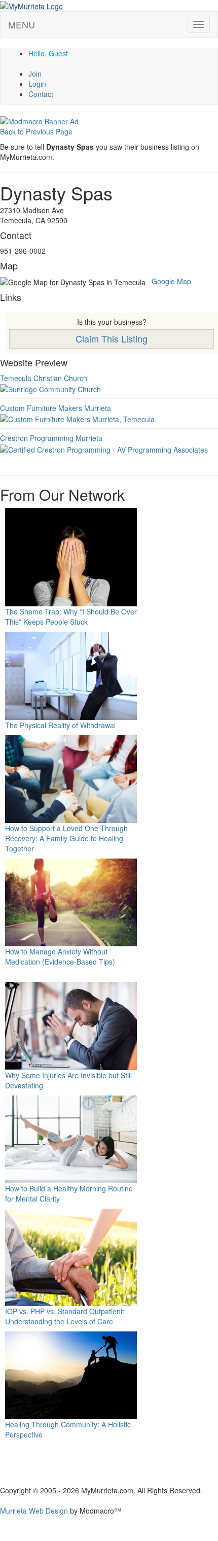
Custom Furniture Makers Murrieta (55, 408)
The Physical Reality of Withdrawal (60, 725)
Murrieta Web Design (34, 1510)
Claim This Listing (112, 338)
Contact (40, 94)
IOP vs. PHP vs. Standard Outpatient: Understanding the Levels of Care (65, 1316)
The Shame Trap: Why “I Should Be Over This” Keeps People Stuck (71, 616)
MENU (21, 24)
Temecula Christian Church (43, 378)
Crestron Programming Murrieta (51, 438)
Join (35, 74)
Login (37, 84)
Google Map (171, 281)
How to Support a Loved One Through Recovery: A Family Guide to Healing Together (66, 838)
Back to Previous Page (36, 131)
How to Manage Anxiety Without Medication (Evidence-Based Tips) (60, 956)
